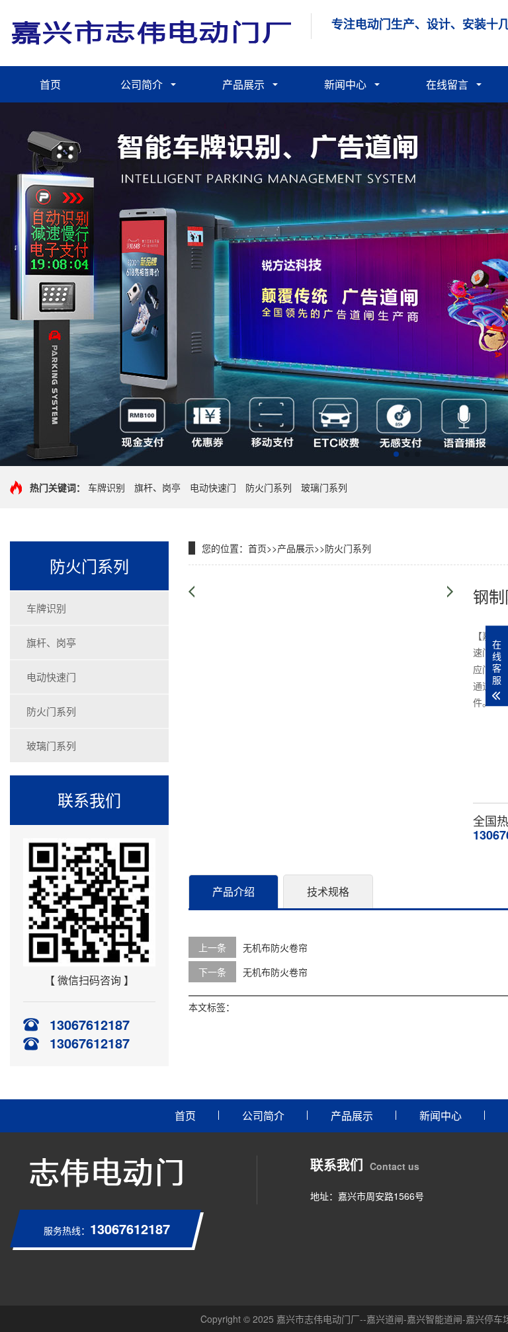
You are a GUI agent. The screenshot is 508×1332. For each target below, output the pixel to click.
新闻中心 (345, 84)
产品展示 (243, 84)
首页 (50, 84)
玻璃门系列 (324, 487)
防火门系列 (268, 487)
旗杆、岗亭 (157, 487)
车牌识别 (106, 487)
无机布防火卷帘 (275, 947)
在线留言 (447, 84)
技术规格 (328, 891)
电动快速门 (213, 487)
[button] (396, 454)
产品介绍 (233, 891)
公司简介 (141, 84)
